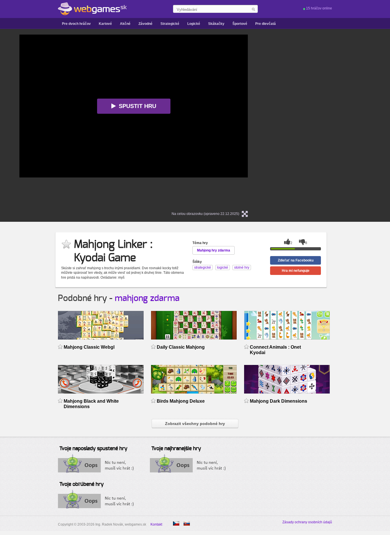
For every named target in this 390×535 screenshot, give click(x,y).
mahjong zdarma (147, 298)
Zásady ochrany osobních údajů (307, 522)
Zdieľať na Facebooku (295, 260)
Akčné (125, 24)
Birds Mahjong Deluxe (181, 401)
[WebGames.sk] (92, 9)
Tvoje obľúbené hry (81, 484)
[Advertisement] (328, 120)
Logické (193, 24)
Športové (239, 24)
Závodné (145, 24)
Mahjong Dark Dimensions (278, 401)
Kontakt (156, 524)
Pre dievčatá (265, 24)
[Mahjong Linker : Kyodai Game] (176, 523)
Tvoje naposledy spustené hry (93, 448)
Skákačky (216, 24)
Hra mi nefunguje (295, 271)
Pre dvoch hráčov (76, 24)
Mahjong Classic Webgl (89, 347)
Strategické (169, 24)
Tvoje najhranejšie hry (176, 448)
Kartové (105, 24)
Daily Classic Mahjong (181, 347)
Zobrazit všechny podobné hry (195, 423)
